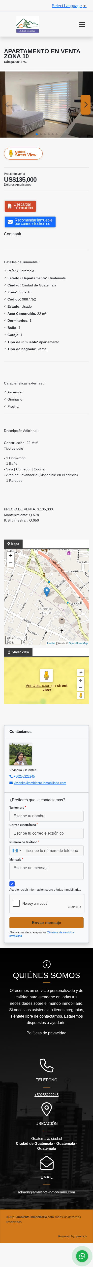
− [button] (10, 563)
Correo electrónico (23, 825)
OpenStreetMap (78, 643)
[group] (46, 104)
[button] (37, 134)
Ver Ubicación (38, 686)
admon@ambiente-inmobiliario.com (46, 1192)
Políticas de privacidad (46, 1033)
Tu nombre (17, 808)
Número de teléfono (24, 842)
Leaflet (51, 643)
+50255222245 (24, 776)
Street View (25, 153)
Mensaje (16, 860)
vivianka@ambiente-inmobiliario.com (40, 783)
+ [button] (10, 555)
